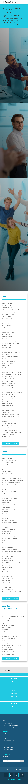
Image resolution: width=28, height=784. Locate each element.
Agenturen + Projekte (11, 443)
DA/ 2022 (14, 687)
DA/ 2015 (14, 709)
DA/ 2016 (14, 706)
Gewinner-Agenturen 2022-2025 (11, 675)
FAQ (4, 735)
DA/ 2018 (14, 700)
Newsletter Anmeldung (8, 747)
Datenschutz (18, 769)
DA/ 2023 (14, 684)
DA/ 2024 (14, 681)
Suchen (22, 760)
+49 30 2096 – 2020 (7, 756)
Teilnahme (5, 733)
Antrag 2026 (5, 738)
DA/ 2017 (14, 703)
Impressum (9, 769)
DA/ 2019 (14, 697)
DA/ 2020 (14, 693)
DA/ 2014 (14, 712)
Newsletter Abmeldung (8, 749)
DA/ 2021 (14, 690)
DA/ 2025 (14, 678)
